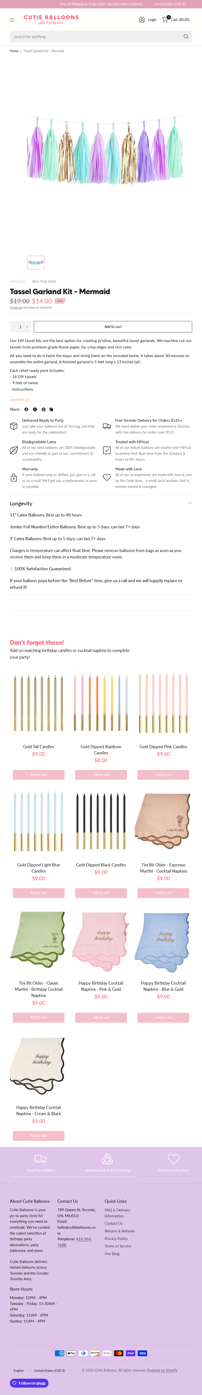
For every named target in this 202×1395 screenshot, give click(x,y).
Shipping (15, 307)
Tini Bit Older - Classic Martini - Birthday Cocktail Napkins (39, 989)
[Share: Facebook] (26, 409)
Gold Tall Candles (38, 746)
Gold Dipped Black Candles (101, 864)
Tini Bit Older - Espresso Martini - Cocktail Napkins (163, 868)
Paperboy (18, 282)
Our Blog (112, 1254)
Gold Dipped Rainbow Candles (101, 749)
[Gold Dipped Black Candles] (101, 821)
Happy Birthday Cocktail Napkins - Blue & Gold (163, 986)
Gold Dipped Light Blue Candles (38, 868)
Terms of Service (118, 1246)
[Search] (186, 36)
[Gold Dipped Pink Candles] (163, 703)
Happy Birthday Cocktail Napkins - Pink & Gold (101, 986)
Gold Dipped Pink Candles (163, 746)
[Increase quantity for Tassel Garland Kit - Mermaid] (27, 327)
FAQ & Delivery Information (117, 1213)
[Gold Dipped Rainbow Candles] (101, 703)
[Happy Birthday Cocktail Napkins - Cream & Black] (38, 1064)
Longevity (21, 503)
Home (14, 51)
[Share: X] (35, 409)
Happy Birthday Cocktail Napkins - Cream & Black (38, 1110)
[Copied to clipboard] (51, 409)
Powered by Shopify (162, 1370)
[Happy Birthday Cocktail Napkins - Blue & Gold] (163, 939)
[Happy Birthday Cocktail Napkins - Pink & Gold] (101, 939)
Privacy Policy (116, 1239)
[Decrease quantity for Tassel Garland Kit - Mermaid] (13, 327)
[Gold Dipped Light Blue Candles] (38, 821)
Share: (15, 409)
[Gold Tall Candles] (38, 703)
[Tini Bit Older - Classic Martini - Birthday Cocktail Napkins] (38, 939)
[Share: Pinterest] (43, 409)
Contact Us (114, 1223)
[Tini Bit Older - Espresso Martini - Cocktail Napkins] (163, 821)
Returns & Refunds (120, 1231)
